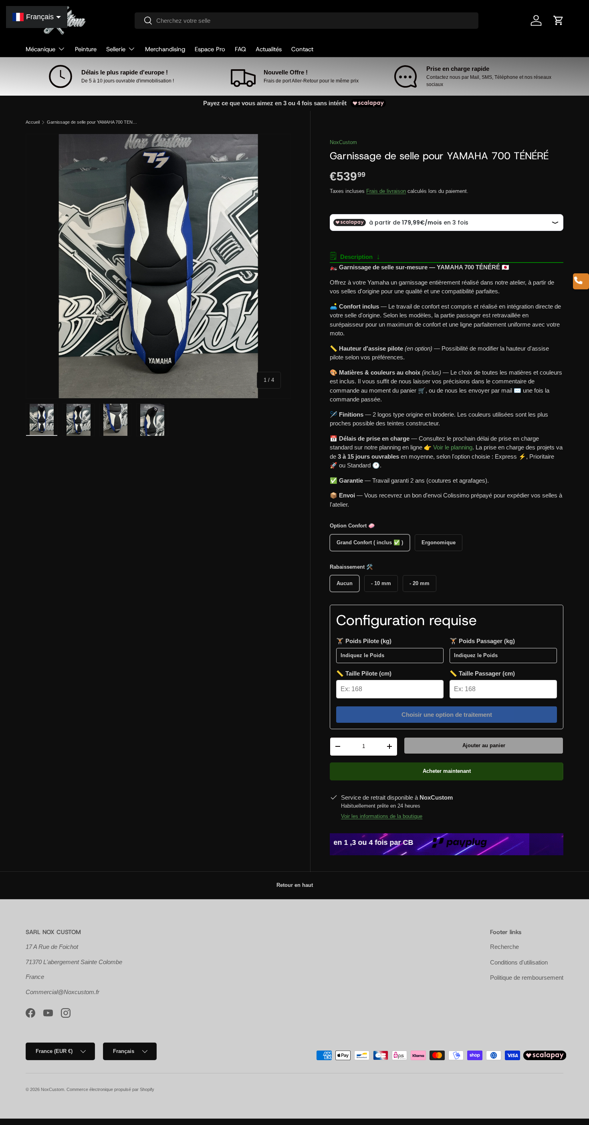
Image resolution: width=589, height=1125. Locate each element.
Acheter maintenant (447, 771)
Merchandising (165, 49)
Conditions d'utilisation (519, 962)
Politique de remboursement (526, 977)
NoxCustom (343, 142)
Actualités (269, 49)
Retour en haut (294, 885)
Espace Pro (210, 49)
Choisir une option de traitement (446, 714)
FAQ (240, 49)
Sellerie (115, 49)
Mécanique (40, 49)
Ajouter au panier (483, 745)
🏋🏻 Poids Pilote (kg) (363, 641)
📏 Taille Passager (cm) (482, 673)
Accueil (33, 122)
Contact (302, 49)
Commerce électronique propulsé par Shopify (110, 1089)
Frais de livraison (386, 191)
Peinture (86, 49)
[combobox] (306, 20)
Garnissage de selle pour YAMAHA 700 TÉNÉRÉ (92, 122)
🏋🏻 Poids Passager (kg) (482, 641)
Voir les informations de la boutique (381, 816)
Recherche (504, 946)
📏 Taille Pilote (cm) (363, 673)
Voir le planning (452, 447)
